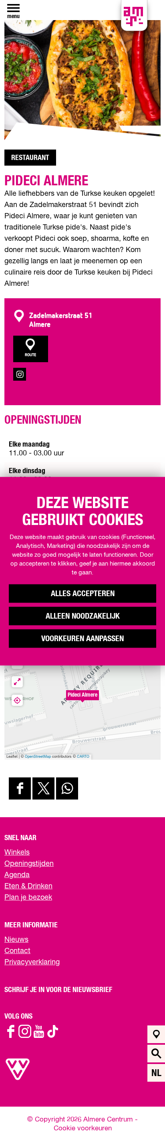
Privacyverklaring (32, 962)
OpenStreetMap (38, 757)
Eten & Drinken (28, 886)
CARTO (83, 757)
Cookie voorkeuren (83, 1128)
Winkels (17, 852)
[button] (82, 699)
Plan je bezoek (28, 897)
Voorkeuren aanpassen (82, 638)
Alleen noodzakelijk (83, 616)
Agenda (17, 875)
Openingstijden (29, 863)
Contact (17, 951)
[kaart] (156, 1034)
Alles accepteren (83, 593)
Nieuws (16, 939)
